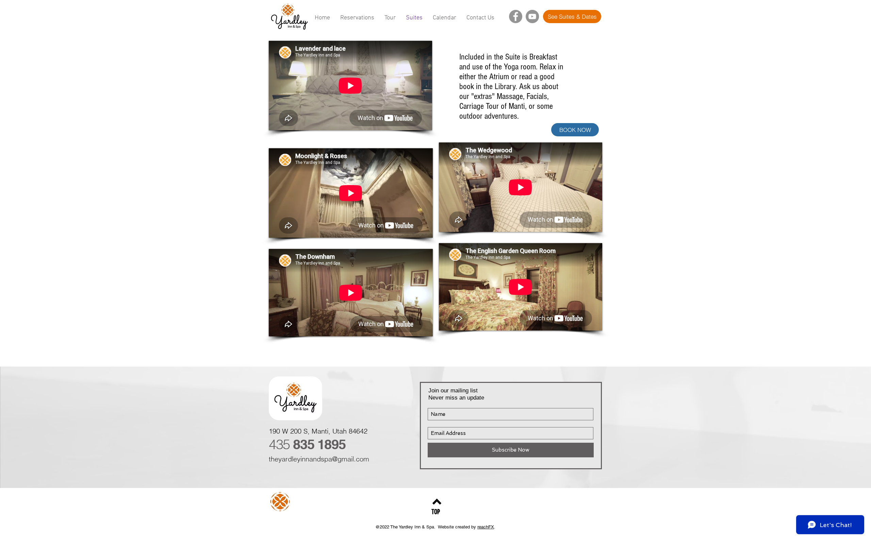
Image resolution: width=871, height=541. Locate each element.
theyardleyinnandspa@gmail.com (319, 459)
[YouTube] (532, 16)
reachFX (485, 526)
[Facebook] (515, 16)
